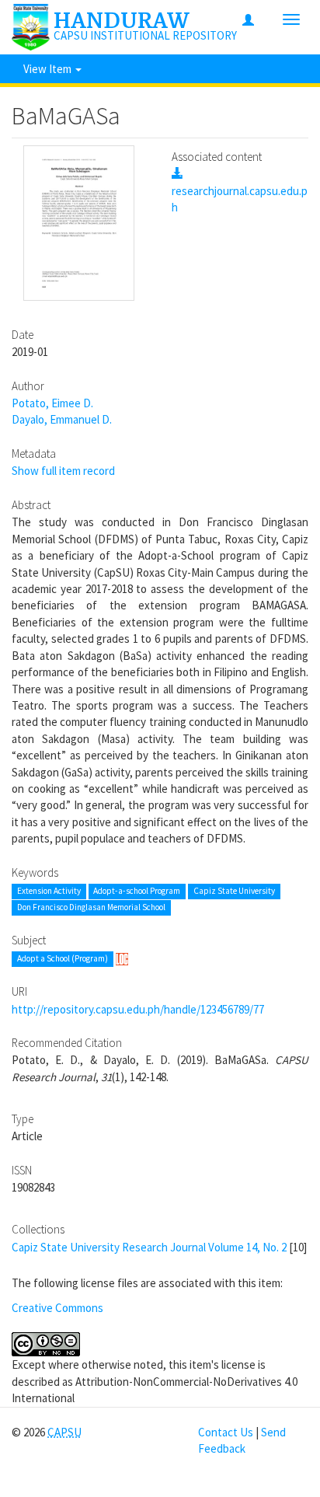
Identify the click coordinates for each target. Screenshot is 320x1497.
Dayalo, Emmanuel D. (62, 419)
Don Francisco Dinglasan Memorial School (91, 907)
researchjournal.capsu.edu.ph (240, 199)
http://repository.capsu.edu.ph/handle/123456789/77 (138, 1009)
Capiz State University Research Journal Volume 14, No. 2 (149, 1247)
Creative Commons (57, 1307)
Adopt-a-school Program (136, 890)
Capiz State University (234, 890)
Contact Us (225, 1432)
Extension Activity (49, 890)
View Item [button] (48, 68)
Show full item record (63, 470)
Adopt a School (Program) (62, 959)
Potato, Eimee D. (52, 403)
